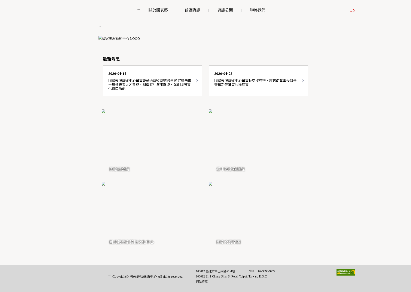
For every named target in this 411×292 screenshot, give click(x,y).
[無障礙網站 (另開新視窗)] (346, 272)
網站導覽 (202, 281)
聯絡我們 (257, 10)
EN (352, 10)
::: (138, 10)
